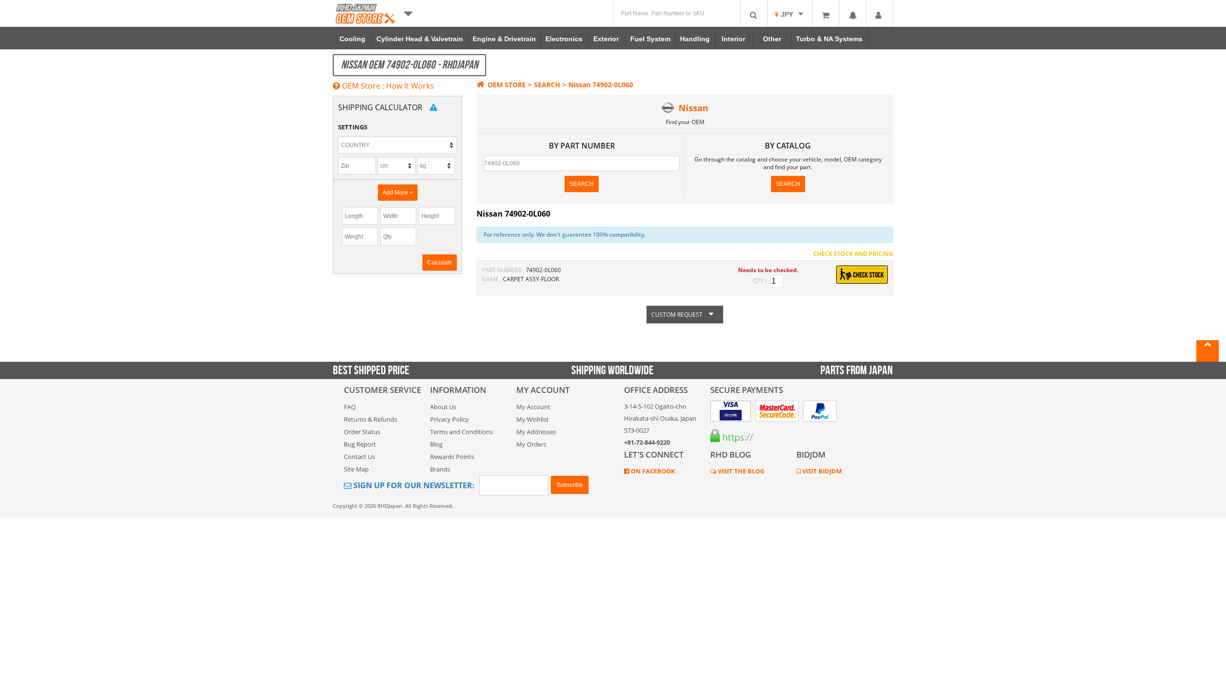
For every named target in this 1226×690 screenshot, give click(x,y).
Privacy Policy (449, 419)
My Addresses (536, 431)
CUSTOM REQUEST (677, 314)
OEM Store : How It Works (387, 85)
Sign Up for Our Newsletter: (413, 485)
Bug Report (360, 444)
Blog (436, 444)
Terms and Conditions (461, 431)
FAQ (350, 406)
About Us (443, 406)
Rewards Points (452, 456)
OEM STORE (507, 84)
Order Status (362, 431)
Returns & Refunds (370, 419)
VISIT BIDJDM (821, 471)
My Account (533, 406)
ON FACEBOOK (652, 471)
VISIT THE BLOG (740, 471)
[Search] (753, 13)
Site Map (356, 469)
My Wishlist (532, 419)
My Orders (531, 444)
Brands (440, 469)
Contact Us (359, 456)
